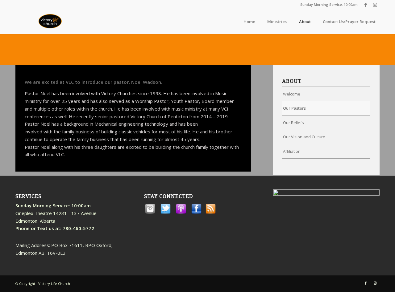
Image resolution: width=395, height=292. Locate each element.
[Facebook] (196, 213)
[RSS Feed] (210, 213)
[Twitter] (165, 213)
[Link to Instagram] (375, 4)
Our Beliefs (293, 122)
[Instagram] (150, 213)
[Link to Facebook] (365, 4)
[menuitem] (249, 21)
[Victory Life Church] (50, 21)
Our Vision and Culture (304, 137)
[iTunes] (181, 213)
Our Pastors (294, 108)
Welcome (291, 94)
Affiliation (292, 151)
